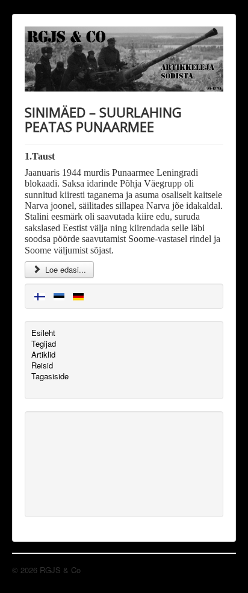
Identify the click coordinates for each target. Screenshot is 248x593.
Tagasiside (50, 376)
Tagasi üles (216, 570)
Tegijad (43, 343)
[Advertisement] (85, 463)
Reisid (42, 365)
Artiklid (43, 354)
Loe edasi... (64, 269)
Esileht (43, 333)
